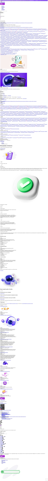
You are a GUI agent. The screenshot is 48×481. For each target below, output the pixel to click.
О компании (3, 9)
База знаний (3, 415)
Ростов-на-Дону (2, 446)
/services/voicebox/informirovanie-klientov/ (5, 371)
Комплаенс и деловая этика (29, 27)
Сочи (1, 449)
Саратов (1, 448)
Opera (2, 463)
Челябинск (1, 452)
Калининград (2, 441)
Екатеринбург (2, 439)
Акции (2, 8)
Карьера (7, 27)
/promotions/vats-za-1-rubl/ (3, 54)
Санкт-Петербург (2, 436)
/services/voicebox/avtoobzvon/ (3, 306)
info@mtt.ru (1, 402)
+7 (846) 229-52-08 (2, 400)
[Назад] (0, 205)
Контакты (15, 27)
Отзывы (4, 27)
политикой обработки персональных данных (27, 303)
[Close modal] (0, 426)
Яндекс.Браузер (3, 462)
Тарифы (3, 98)
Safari (2, 461)
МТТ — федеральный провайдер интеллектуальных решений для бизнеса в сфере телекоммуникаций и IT (13, 416)
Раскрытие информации (11, 27)
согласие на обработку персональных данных (12, 303)
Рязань (1, 447)
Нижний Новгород (2, 443)
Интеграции (3, 7)
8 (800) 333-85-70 (2, 293)
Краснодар (1, 442)
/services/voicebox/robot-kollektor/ (4, 352)
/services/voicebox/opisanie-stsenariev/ (4, 380)
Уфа (0, 451)
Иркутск (1, 440)
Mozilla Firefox (3, 460)
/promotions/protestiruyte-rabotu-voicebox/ (5, 72)
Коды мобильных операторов (5, 416)
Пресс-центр (1, 27)
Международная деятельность (22, 27)
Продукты (3, 6)
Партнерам (4, 101)
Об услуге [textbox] (9, 140)
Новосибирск (2, 444)
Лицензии (17, 27)
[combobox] (9, 140)
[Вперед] (2, 205)
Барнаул (1, 437)
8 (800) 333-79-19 (2, 296)
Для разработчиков (8, 414)
